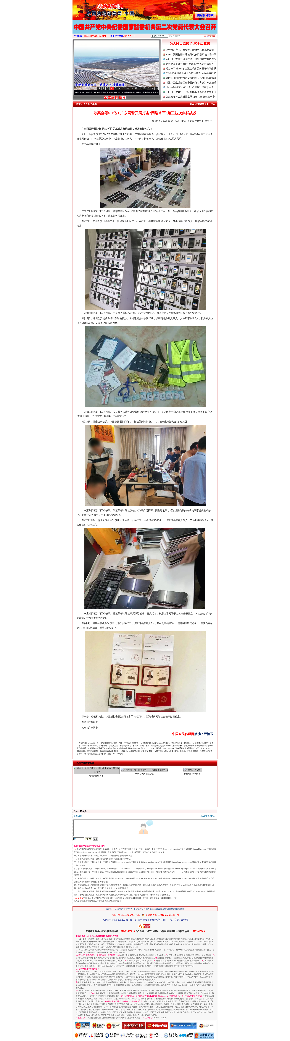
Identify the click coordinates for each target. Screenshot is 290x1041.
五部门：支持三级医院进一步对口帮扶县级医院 (191, 59)
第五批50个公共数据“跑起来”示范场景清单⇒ (190, 64)
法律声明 (128, 909)
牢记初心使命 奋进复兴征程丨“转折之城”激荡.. (119, 92)
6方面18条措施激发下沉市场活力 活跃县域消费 (191, 73)
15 (156, 88)
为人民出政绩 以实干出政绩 (189, 43)
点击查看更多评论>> (208, 816)
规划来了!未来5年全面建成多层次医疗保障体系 (191, 68)
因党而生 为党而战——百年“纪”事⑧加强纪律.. (76, 92)
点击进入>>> (129, 36)
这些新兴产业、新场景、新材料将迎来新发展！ (191, 49)
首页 (78, 104)
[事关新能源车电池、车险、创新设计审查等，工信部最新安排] (145, 30)
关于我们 (109, 909)
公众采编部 (119, 909)
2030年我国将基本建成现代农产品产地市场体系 (191, 54)
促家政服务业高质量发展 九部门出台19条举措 (190, 96)
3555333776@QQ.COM (95, 36)
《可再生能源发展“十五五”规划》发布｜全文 (190, 87)
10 (136, 88)
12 (144, 88)
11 (140, 88)
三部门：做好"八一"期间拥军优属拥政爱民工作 (191, 92)
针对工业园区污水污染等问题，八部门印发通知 (191, 78)
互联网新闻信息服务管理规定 (120, 856)
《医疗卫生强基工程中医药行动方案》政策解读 (191, 82)
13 (148, 88)
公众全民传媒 (90, 104)
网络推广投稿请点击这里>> (202, 104)
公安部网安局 (187, 121)
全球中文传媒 (97, 9)
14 (152, 88)
